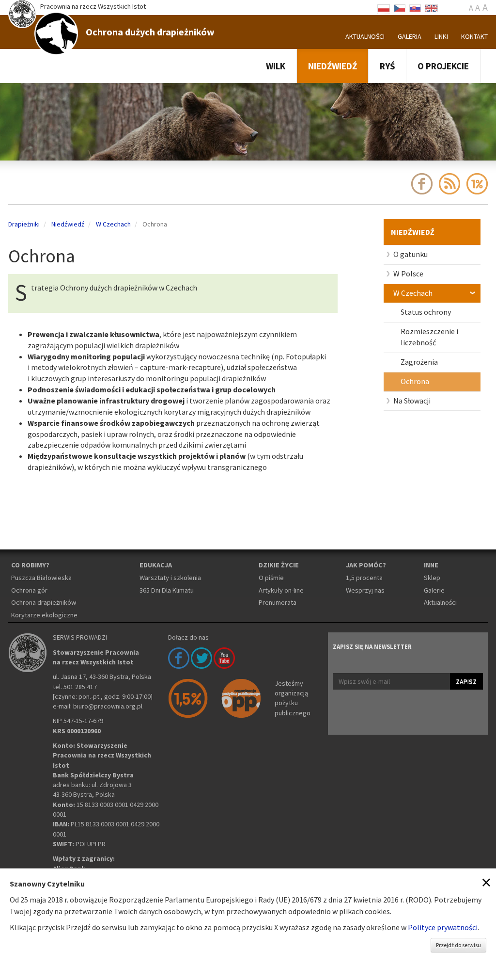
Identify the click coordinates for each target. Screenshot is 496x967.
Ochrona (415, 381)
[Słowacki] (415, 7)
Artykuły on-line (281, 590)
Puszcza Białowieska (41, 577)
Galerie (434, 590)
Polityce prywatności (443, 927)
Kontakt (474, 36)
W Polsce (408, 273)
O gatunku (410, 254)
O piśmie (271, 577)
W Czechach (413, 293)
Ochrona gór (29, 590)
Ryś (387, 66)
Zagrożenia (419, 362)
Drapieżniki (24, 224)
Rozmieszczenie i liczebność (429, 336)
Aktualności (365, 36)
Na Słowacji (412, 400)
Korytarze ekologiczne (44, 615)
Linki (441, 36)
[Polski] (383, 7)
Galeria (409, 36)
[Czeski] (399, 7)
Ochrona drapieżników (43, 602)
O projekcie (443, 66)
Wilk (275, 66)
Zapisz (466, 681)
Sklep (432, 577)
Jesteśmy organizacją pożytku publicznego (292, 698)
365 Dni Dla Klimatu (167, 590)
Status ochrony (426, 312)
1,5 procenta (364, 577)
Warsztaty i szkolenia (170, 577)
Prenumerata (277, 602)
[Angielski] (431, 7)
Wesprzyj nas (365, 590)
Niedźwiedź (332, 66)
